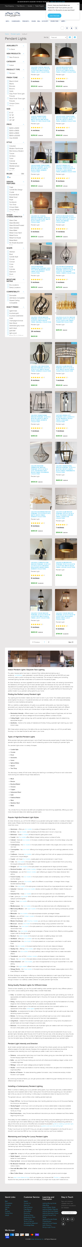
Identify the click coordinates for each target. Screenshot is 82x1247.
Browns (12, 89)
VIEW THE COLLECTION (57, 1)
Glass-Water (13, 230)
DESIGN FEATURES (11, 182)
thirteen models (31, 869)
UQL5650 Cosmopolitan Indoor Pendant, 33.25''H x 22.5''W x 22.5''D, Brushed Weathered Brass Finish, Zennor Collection (40, 566)
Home (7, 34)
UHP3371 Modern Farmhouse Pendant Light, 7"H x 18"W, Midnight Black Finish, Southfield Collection (41, 270)
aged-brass (13, 311)
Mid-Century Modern (16, 151)
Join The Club (54, 16)
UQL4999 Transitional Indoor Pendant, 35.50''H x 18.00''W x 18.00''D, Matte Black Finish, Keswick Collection (40, 418)
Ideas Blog (45, 1205)
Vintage (12, 168)
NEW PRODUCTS (13, 54)
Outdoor (45, 21)
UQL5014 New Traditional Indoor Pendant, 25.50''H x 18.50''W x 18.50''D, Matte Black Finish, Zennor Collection (40, 169)
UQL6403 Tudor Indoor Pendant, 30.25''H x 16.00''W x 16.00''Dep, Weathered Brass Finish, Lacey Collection (65, 616)
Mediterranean (14, 166)
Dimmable (12, 295)
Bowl (11, 254)
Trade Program (39, 6)
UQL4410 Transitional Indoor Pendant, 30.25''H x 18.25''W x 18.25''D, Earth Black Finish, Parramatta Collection (65, 469)
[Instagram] (72, 1219)
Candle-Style (13, 257)
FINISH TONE (12, 77)
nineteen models (32, 956)
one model (26, 849)
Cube (11, 267)
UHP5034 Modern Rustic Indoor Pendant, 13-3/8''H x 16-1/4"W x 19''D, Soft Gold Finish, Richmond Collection (66, 219)
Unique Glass (13, 207)
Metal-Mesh (13, 240)
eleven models (31, 872)
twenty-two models (29, 889)
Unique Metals (14, 210)
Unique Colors (14, 103)
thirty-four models (32, 921)
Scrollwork (12, 202)
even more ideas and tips (21, 1177)
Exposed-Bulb (14, 195)
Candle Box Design (15, 190)
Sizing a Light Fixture (48, 1227)
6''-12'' (11, 113)
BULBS (9, 174)
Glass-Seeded (14, 228)
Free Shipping (9, 6)
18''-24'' (11, 118)
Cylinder (12, 269)
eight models (32, 909)
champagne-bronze (16, 321)
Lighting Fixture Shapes (49, 1223)
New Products (14, 57)
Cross (11, 264)
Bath (7, 21)
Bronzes (12, 86)
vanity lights (30, 1008)
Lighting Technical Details (50, 1211)
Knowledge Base (29, 1225)
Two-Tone (12, 205)
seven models (23, 936)
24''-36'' (12, 120)
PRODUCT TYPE (13, 69)
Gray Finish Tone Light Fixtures (16, 95)
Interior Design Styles (48, 1207)
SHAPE (9, 248)
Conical (11, 262)
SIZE (8, 109)
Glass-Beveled (14, 223)
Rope (11, 200)
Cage (11, 187)
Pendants (25, 21)
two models (26, 840)
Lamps (63, 21)
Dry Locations (14, 285)
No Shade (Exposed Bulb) (16, 244)
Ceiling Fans (54, 21)
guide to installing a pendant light (63, 1124)
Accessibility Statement (31, 1223)
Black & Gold (13, 81)
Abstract (12, 252)
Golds (11, 91)
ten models (28, 829)
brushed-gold (14, 313)
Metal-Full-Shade (15, 238)
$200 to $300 (14, 128)
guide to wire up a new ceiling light (52, 1126)
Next (70, 642)
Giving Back (27, 1211)
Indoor (11, 65)
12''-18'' (11, 115)
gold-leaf (12, 331)
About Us (27, 1205)
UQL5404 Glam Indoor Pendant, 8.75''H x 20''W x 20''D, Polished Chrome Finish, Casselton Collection (65, 515)
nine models (28, 962)
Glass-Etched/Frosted (16, 225)
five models (22, 837)
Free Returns (20, 6)
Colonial (12, 161)
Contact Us (27, 1203)
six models (25, 834)
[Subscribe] (74, 1212)
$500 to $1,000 (14, 136)
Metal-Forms (13, 235)
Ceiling (33, 21)
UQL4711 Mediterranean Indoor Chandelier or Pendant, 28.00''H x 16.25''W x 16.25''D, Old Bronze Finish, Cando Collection (65, 270)
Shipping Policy (28, 1215)
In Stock (12, 49)
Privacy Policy (28, 1219)
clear (22, 173)
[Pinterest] (68, 1219)
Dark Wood (13, 323)
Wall (38, 21)
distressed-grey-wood (16, 326)
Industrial (12, 146)
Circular (12, 259)
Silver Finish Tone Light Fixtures (17, 100)
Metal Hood (13, 197)
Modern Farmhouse (16, 149)
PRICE (9, 124)
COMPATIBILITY (13, 292)
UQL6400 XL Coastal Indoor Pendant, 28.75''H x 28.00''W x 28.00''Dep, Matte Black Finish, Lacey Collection (40, 219)
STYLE (9, 142)
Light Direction (46, 1225)
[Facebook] (63, 1219)
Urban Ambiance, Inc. (37, 1239)
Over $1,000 (13, 138)
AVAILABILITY (12, 46)
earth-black (13, 328)
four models (26, 859)
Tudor (11, 158)
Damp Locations (14, 287)
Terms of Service (29, 1221)
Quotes (30, 6)
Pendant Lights (15, 34)
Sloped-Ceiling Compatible (14, 301)
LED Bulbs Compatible (17, 298)
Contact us (57, 1177)
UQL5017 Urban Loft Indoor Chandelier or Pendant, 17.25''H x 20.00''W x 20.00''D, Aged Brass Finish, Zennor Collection (66, 169)
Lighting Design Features (50, 1209)
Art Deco (12, 156)
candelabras (18, 675)
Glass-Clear (13, 220)
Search (26, 1201)
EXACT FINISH (12, 307)
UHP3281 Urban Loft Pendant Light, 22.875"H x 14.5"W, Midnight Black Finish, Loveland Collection (65, 418)
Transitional (13, 163)
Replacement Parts (29, 1217)
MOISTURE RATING (11, 280)
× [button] (78, 4)
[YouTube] (63, 1224)
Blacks (11, 84)
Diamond (12, 272)
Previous (37, 642)
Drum (11, 274)
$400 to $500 (14, 133)
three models (23, 866)
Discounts (27, 1213)
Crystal (11, 192)
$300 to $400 (14, 131)
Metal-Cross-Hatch (15, 233)
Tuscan (11, 154)
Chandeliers (16, 21)
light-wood (13, 333)
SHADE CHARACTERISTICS (14, 216)
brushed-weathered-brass (16, 317)
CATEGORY (11, 61)
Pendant (12, 73)
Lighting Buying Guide (49, 1203)
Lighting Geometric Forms (50, 1213)
